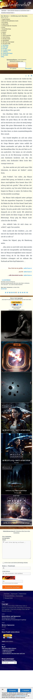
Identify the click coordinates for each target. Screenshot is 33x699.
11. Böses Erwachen (6, 35)
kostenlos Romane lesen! (7, 13)
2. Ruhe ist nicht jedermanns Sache (9, 21)
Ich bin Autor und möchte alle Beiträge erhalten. (16, 562)
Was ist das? (28, 68)
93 (20, 293)
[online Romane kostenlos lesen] (16, 4)
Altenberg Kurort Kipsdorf (8, 618)
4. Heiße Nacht (4, 24)
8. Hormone (4, 30)
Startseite (3, 10)
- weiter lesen (20, 268)
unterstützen (9, 641)
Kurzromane (19, 596)
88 (10, 293)
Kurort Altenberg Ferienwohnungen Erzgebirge (14, 620)
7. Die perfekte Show (6, 29)
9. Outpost (3, 32)
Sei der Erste (3, 288)
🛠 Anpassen (12, 690)
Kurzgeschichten (9, 596)
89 (12, 293)
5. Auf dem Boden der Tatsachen (9, 26)
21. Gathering (4, 52)
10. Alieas (3, 34)
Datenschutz (22, 594)
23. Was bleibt (4, 55)
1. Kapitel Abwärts (5, 19)
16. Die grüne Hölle (5, 43)
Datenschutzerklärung (20, 696)
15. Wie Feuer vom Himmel (7, 42)
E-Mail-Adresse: (6, 571)
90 (14, 293)
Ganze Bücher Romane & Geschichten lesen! (18, 10)
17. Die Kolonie (4, 45)
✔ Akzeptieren (25, 690)
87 (8, 293)
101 (27, 293)
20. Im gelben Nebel (6, 50)
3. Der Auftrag (4, 22)
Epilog (2, 56)
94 (23, 293)
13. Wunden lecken (5, 39)
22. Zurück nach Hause (6, 53)
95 (25, 293)
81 (6, 293)
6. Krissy (3, 27)
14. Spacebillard (5, 40)
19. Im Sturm (4, 48)
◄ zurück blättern (6, 280)
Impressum (14, 594)
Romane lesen (9, 598)
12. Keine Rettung (5, 37)
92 (18, 293)
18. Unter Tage (4, 47)
